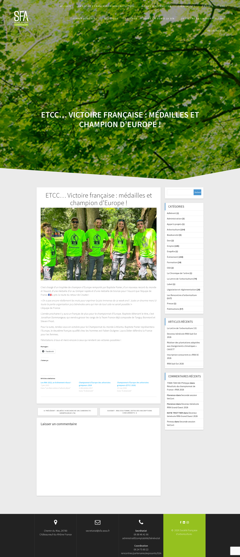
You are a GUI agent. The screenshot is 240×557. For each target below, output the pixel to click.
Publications (173, 308)
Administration (174, 218)
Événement (172, 257)
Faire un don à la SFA (159, 18)
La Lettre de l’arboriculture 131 (182, 328)
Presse (170, 303)
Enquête (171, 251)
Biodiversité (173, 235)
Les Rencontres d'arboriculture (182, 295)
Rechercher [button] (216, 30)
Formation (172, 262)
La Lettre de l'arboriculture (180, 278)
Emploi (170, 246)
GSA (222, 6)
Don (169, 240)
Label (169, 284)
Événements (186, 6)
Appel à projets (174, 224)
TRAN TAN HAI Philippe (178, 383)
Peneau (170, 421)
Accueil (66, 6)
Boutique (111, 18)
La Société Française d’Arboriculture (106, 6)
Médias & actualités (156, 6)
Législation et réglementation (181, 289)
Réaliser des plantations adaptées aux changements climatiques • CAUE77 (183, 346)
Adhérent (171, 213)
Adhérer (131, 18)
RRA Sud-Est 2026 (175, 363)
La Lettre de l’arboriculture (203, 18)
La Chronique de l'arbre (178, 273)
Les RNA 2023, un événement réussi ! (56, 382)
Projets (208, 6)
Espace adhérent (85, 18)
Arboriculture (173, 229)
